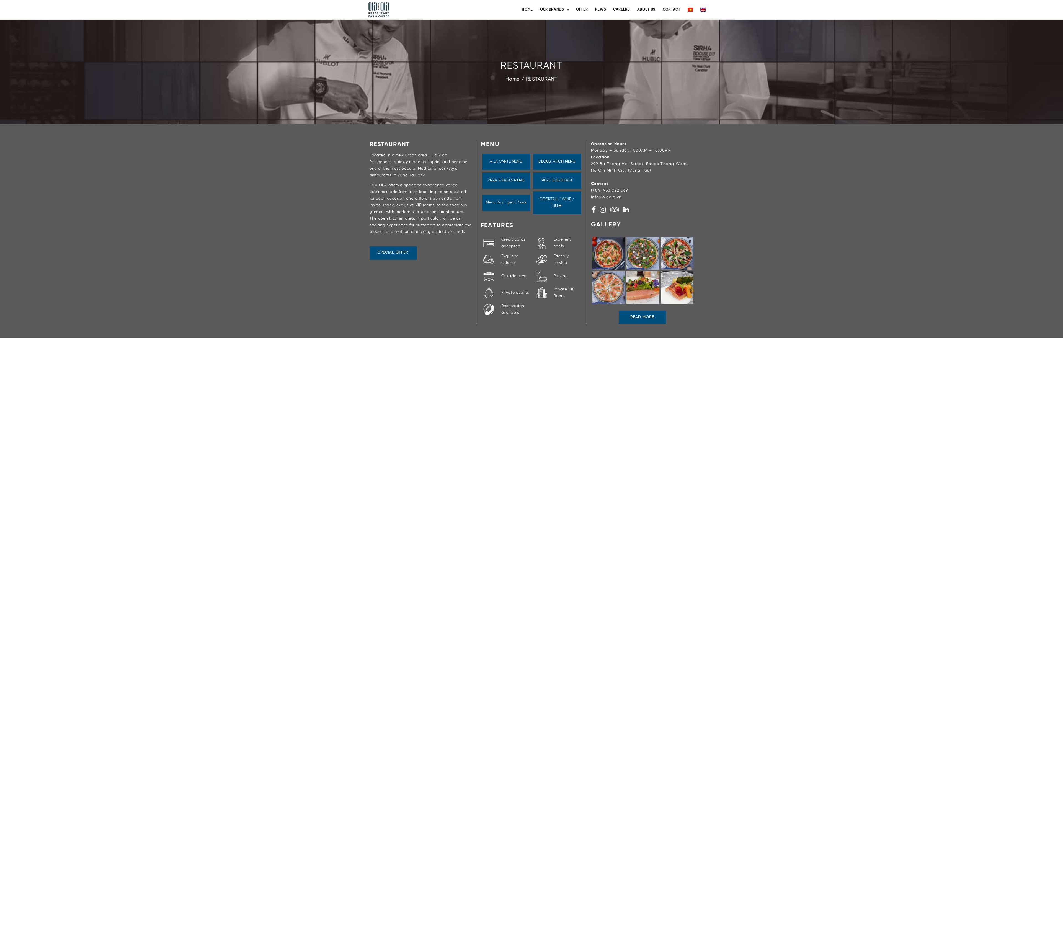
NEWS (600, 9)
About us (646, 9)
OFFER (582, 9)
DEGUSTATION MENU (556, 161)
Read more (642, 317)
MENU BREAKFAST (557, 180)
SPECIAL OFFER (393, 253)
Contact (671, 9)
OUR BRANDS (552, 9)
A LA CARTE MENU (506, 161)
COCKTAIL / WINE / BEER (557, 202)
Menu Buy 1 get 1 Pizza (506, 202)
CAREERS (621, 9)
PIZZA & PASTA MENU (506, 180)
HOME (527, 9)
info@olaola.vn (606, 197)
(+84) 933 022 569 (609, 191)
